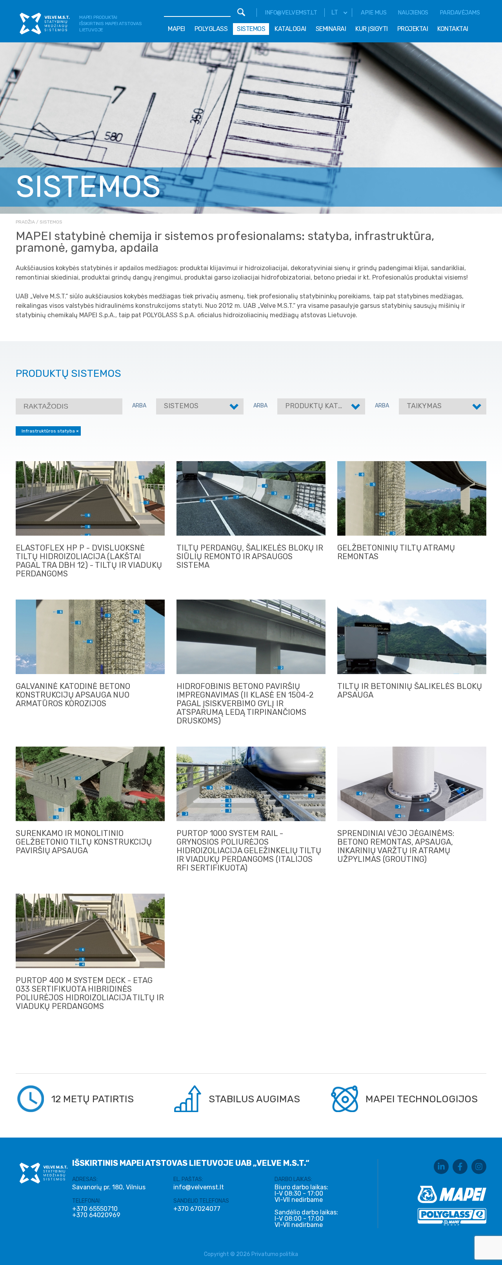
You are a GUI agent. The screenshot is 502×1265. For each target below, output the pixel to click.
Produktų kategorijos (328, 406)
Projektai (412, 29)
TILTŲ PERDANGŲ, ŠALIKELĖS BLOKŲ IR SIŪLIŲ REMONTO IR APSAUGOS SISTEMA (249, 556)
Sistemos (251, 29)
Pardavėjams (460, 12)
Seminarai (331, 29)
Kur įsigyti (371, 29)
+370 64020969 (96, 1215)
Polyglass (211, 29)
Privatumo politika (274, 1254)
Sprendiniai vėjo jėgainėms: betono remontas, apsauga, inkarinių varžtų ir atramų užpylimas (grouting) (395, 846)
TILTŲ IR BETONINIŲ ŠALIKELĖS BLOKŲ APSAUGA (409, 691)
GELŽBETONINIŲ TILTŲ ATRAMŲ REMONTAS (396, 552)
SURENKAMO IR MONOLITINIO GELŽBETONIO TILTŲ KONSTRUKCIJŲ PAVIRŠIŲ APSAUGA (84, 842)
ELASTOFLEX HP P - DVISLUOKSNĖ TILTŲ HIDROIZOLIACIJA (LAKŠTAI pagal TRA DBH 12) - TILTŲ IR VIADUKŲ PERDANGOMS (89, 560)
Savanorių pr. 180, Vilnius (109, 1187)
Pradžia (25, 222)
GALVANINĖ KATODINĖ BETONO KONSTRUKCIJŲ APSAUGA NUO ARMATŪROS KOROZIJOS (73, 695)
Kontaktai (452, 29)
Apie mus (373, 12)
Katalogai (290, 29)
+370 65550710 (95, 1209)
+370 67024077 (196, 1209)
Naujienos (413, 12)
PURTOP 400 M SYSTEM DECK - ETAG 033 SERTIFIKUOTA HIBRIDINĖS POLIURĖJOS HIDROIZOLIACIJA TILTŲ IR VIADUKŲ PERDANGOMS (90, 993)
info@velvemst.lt (291, 12)
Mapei (176, 29)
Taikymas (424, 406)
